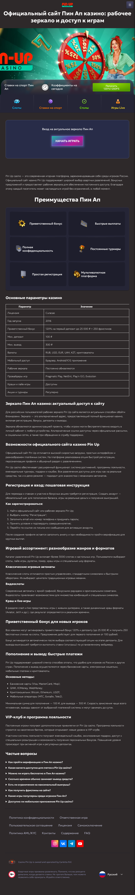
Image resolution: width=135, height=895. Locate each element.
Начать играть (67, 141)
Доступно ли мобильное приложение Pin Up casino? (40, 801)
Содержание (70, 833)
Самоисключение (90, 825)
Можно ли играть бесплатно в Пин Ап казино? (36, 773)
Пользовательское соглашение (30, 825)
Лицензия (65, 825)
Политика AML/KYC (22, 833)
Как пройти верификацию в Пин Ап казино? (35, 762)
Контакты (48, 833)
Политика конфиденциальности (31, 817)
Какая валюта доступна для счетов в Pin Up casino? (40, 767)
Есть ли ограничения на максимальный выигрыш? (39, 784)
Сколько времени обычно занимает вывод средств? (40, 779)
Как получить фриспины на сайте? (29, 790)
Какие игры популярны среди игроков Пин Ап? (37, 795)
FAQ (87, 833)
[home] (67, 5)
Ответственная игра (74, 817)
